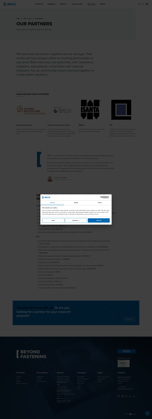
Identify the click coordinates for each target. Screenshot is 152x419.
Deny (53, 220)
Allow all (98, 220)
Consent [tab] (52, 202)
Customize (75, 220)
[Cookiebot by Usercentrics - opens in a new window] (103, 197)
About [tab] (99, 202)
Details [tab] (76, 202)
